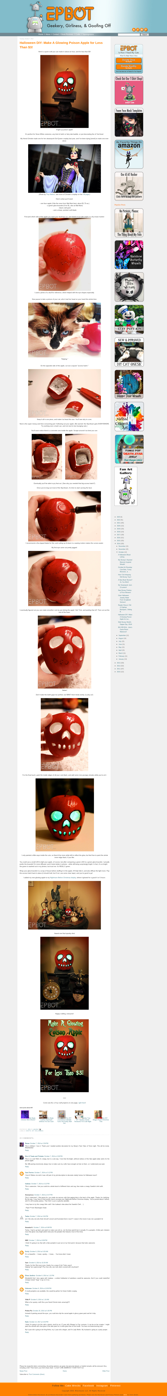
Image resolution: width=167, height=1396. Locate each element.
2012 (119, 666)
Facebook (88, 1385)
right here (81, 1103)
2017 (119, 535)
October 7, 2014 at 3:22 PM (40, 1184)
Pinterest (115, 1385)
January (121, 659)
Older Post (105, 1371)
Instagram (102, 1385)
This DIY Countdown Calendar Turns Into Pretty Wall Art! (64, 1120)
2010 (119, 672)
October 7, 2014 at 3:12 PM (43, 1172)
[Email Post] (39, 1129)
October (121, 552)
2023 (119, 517)
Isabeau (28, 1184)
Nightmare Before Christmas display (63, 877)
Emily (27, 1251)
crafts (28, 1130)
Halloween (39, 1130)
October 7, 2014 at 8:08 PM (43, 1227)
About (48, 34)
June (120, 644)
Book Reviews (67, 34)
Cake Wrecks (72, 1385)
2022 (119, 520)
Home (40, 34)
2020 (119, 526)
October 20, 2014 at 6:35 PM (42, 1311)
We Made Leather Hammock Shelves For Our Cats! (46, 1119)
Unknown (28, 1288)
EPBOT (69, 14)
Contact (56, 34)
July (120, 641)
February (122, 656)
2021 (119, 523)
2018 (119, 532)
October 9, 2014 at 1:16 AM (40, 1299)
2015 (119, 540)
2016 (119, 538)
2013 (119, 663)
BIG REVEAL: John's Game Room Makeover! (125, 629)
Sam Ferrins (29, 1172)
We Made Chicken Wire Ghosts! (28, 1119)
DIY (33, 1130)
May (120, 647)
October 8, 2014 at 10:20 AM (38, 1263)
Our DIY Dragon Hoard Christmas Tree (101, 1119)
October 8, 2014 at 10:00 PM (41, 1288)
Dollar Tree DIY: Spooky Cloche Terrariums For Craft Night (82, 1119)
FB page (86, 194)
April (120, 650)
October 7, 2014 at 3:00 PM (53, 1156)
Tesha (27, 1216)
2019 (119, 529)
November (122, 549)
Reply (27, 1150)
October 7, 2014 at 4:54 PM (39, 1216)
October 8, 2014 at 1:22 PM (45, 1275)
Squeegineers (88, 34)
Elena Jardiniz (30, 1275)
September (122, 635)
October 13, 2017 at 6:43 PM (38, 1322)
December (122, 546)
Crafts (77, 34)
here (125, 1394)
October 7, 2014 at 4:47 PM (43, 1195)
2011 (119, 669)
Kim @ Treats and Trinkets (34, 1156)
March (121, 653)
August (121, 638)
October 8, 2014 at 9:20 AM (39, 1251)
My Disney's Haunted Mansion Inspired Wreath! (125, 562)
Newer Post (23, 1371)
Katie (27, 1322)
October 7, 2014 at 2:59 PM (39, 1143)
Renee (27, 1143)
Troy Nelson (50, 194)
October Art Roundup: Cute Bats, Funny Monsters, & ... (125, 569)
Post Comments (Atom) (36, 1374)
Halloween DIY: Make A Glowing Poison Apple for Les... (125, 617)
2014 (119, 543)
